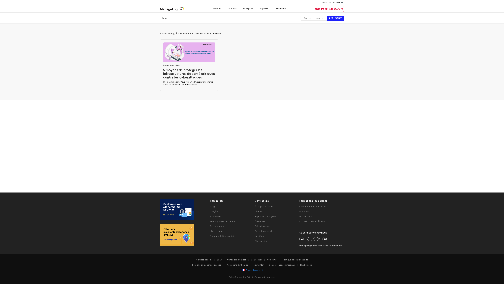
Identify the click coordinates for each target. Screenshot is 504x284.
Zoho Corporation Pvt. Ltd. (242, 277)
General (166, 65)
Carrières (259, 236)
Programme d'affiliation (237, 265)
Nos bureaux (306, 265)
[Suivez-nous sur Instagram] (319, 239)
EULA (219, 260)
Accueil (164, 33)
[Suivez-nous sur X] (307, 239)
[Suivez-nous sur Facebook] (313, 239)
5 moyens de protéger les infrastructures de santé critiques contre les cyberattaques (189, 73)
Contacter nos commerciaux (282, 265)
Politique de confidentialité (295, 260)
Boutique (304, 211)
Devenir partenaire (264, 231)
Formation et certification (312, 221)
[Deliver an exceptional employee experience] (177, 235)
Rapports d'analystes (266, 216)
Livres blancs (217, 231)
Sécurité (258, 260)
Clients (258, 211)
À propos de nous (264, 206)
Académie (215, 216)
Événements (261, 221)
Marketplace (305, 216)
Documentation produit (222, 236)
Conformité (272, 260)
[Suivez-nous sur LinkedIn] (301, 239)
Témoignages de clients (222, 221)
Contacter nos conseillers (312, 206)
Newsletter (259, 265)
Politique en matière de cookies (206, 265)
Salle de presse (262, 226)
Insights (214, 211)
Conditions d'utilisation (238, 260)
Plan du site (261, 241)
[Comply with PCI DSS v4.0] (177, 209)
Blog (171, 33)
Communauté (217, 226)
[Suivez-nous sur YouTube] (324, 239)
